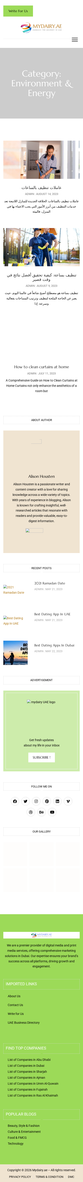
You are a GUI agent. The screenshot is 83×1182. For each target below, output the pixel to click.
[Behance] (41, 812)
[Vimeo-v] (68, 801)
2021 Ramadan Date (49, 583)
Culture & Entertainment (24, 1131)
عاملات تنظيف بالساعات (41, 187)
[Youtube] (52, 812)
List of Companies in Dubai (26, 1065)
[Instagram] (36, 801)
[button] (75, 40)
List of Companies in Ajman (26, 1077)
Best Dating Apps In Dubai (54, 645)
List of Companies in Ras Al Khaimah (33, 1095)
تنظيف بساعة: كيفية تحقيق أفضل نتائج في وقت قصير (41, 277)
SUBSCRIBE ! (41, 757)
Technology (15, 1143)
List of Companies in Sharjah (27, 1071)
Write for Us (16, 1014)
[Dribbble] (31, 812)
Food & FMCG (17, 1137)
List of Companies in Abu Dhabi (29, 1059)
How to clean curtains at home (41, 366)
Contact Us (15, 1005)
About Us (14, 996)
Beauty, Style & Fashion (24, 1125)
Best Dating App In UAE (52, 614)
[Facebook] (15, 801)
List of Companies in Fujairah (28, 1089)
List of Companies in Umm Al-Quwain (33, 1083)
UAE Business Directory (24, 1022)
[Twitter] (25, 801)
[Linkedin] (57, 801)
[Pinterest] (46, 801)
